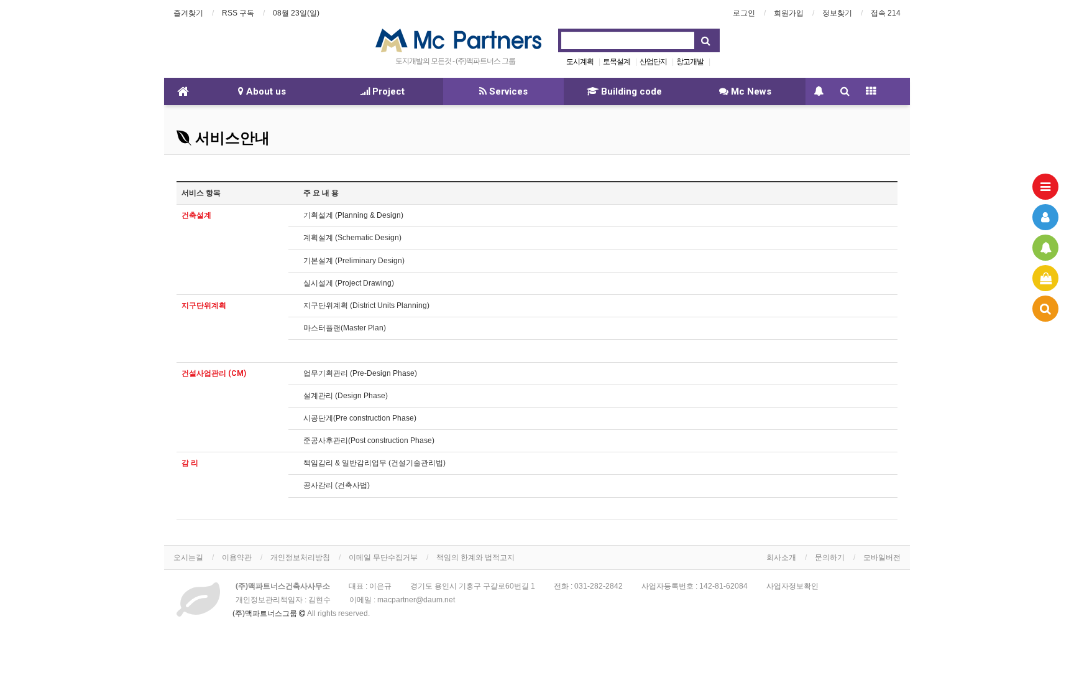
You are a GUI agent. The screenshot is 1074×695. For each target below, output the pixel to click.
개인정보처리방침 (300, 557)
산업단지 (653, 61)
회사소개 (781, 557)
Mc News (749, 91)
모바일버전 (882, 557)
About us (265, 91)
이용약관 (237, 557)
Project (387, 91)
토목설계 (616, 61)
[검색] (1045, 309)
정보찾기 (837, 13)
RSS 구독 (238, 13)
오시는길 (188, 557)
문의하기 (830, 557)
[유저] (1045, 217)
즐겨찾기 (188, 13)
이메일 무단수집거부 (383, 557)
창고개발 (690, 61)
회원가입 (789, 13)
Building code (630, 91)
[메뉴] (1045, 187)
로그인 (744, 13)
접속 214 (886, 13)
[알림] (1045, 248)
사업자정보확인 (792, 586)
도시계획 (580, 61)
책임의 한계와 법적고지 (475, 557)
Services (507, 91)
